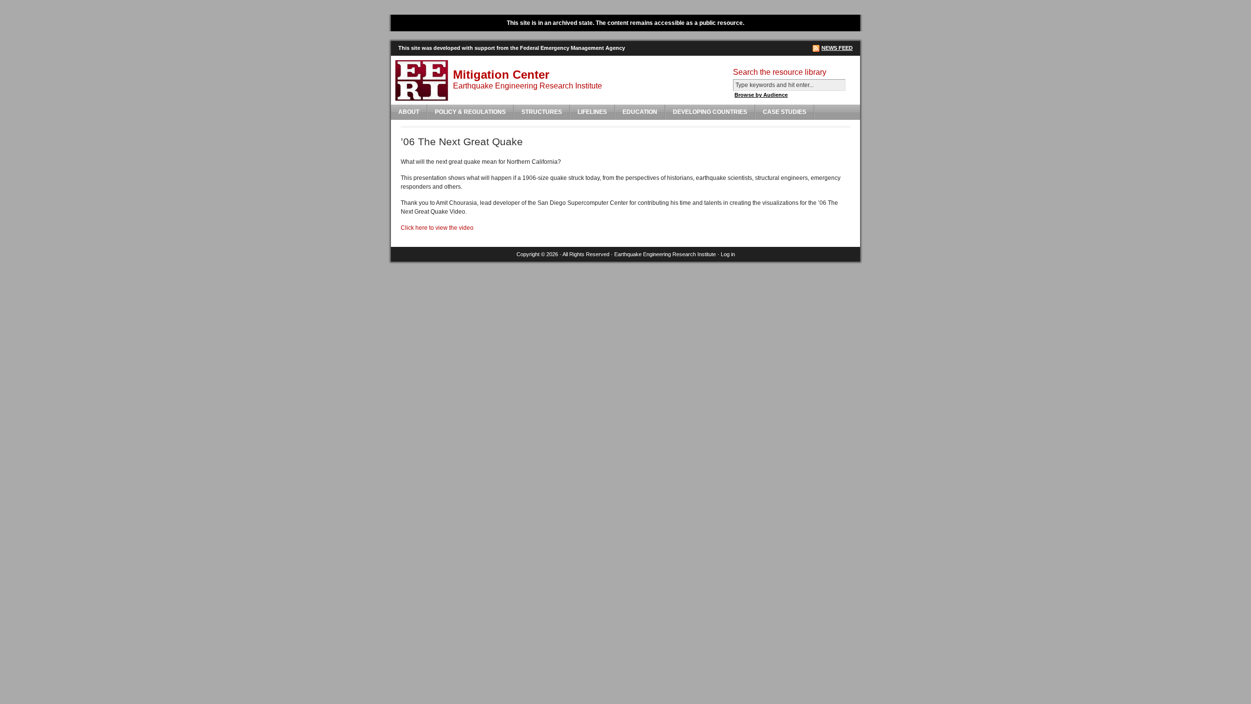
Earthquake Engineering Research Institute (665, 254)
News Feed (837, 48)
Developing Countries (710, 112)
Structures (541, 112)
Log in (728, 254)
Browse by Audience (761, 95)
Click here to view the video (437, 227)
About (408, 112)
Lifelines (592, 112)
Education (640, 112)
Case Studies (784, 112)
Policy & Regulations (470, 112)
